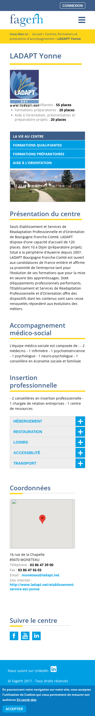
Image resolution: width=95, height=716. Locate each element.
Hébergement (27, 421)
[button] (42, 519)
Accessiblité (26, 453)
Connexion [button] (72, 6)
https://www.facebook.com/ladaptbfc (14, 636)
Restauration (27, 432)
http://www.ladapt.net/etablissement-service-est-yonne (42, 586)
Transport (24, 463)
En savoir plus (27, 699)
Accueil (37, 34)
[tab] (47, 421)
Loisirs (20, 442)
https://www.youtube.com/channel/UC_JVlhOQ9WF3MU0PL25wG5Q (25, 636)
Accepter (14, 709)
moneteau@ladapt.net (40, 575)
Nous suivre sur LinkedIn (28, 670)
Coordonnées (30, 488)
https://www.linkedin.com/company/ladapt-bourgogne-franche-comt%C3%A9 (36, 636)
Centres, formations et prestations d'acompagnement (43, 36)
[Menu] (82, 20)
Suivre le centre (33, 621)
